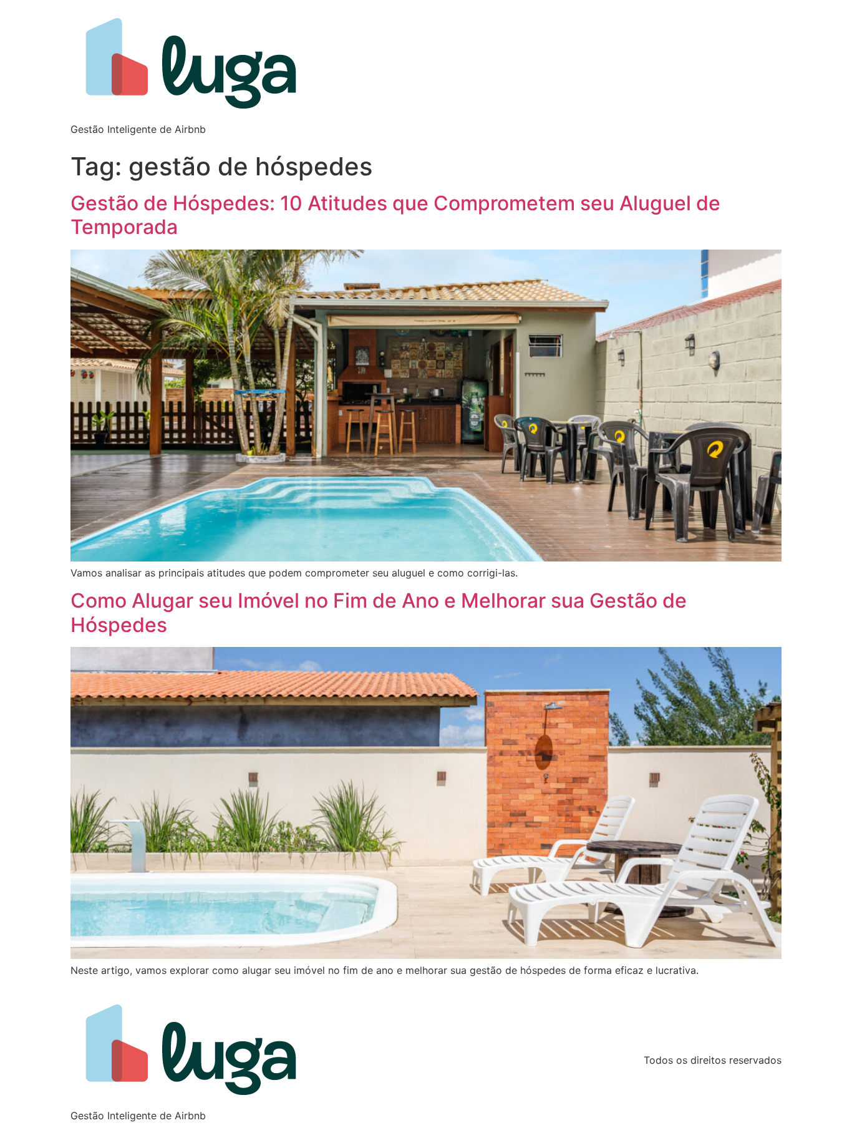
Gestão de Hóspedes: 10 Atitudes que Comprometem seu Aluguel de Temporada (395, 215)
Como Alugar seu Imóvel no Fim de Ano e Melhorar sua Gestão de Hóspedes (378, 612)
